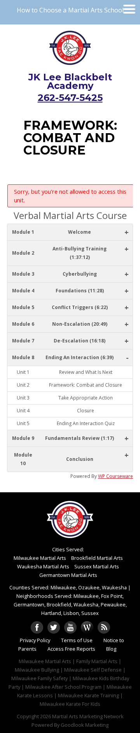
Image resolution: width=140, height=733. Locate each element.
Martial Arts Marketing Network (88, 716)
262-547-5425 (70, 97)
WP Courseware (115, 476)
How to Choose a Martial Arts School (70, 10)
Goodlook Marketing (84, 724)
